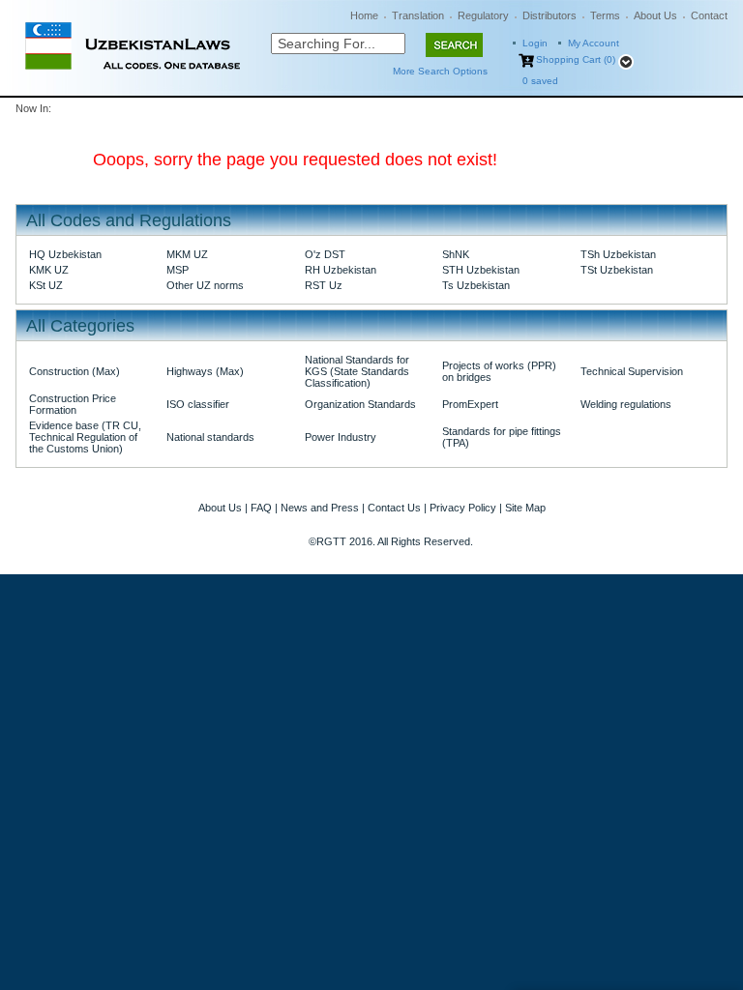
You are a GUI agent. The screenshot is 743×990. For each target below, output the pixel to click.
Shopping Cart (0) (575, 59)
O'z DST (325, 254)
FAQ (261, 507)
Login (535, 43)
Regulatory (483, 15)
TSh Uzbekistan (618, 254)
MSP (177, 270)
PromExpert (470, 404)
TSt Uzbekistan (616, 270)
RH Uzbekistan (340, 270)
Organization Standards (360, 404)
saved (540, 80)
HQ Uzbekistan (65, 254)
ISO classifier (197, 404)
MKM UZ (187, 254)
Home (364, 15)
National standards (210, 437)
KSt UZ (46, 285)
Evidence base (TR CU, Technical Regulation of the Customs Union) (85, 437)
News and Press (320, 507)
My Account (593, 43)
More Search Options (440, 71)
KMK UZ (49, 270)
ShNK (455, 254)
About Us (655, 15)
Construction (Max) (74, 371)
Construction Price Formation (72, 404)
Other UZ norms (205, 285)
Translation (418, 15)
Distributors (549, 15)
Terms (605, 15)
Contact (709, 15)
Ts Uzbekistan (476, 285)
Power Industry (340, 437)
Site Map (525, 507)
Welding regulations (625, 404)
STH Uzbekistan (481, 270)
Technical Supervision (631, 371)
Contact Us (394, 507)
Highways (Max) (205, 371)
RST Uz (323, 285)
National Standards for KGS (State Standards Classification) (357, 371)
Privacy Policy (463, 507)
